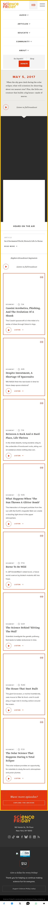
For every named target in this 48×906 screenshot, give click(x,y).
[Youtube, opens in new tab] (18, 836)
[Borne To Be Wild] (8, 584)
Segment (10, 304)
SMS (28, 903)
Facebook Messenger (12, 903)
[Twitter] (20, 903)
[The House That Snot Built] (8, 710)
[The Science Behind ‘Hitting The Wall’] (8, 645)
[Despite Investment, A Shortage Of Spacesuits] (8, 391)
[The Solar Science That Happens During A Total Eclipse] (24, 176)
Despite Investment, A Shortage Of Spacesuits (20, 375)
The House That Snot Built (22, 688)
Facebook (4, 903)
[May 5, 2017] (6, 107)
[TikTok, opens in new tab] (13, 836)
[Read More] (24, 242)
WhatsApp (36, 903)
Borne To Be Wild (16, 566)
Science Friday (10, 5)
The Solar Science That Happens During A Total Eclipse (20, 757)
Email (44, 903)
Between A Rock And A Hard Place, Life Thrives (23, 436)
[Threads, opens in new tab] (30, 836)
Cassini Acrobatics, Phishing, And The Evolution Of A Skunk (23, 312)
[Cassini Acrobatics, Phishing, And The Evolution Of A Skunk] (8, 330)
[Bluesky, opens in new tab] (26, 836)
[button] (33, 5)
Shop (32, 59)
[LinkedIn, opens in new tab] (34, 836)
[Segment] (24, 121)
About (23, 50)
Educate (23, 33)
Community (23, 41)
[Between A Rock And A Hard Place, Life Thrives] (8, 455)
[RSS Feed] (38, 836)
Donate (24, 64)
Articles (23, 24)
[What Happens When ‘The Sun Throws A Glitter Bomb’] (8, 524)
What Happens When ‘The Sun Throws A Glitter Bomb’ (23, 500)
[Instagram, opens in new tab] (9, 836)
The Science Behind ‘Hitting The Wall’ (23, 629)
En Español (18, 59)
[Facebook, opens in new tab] (22, 836)
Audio (22, 15)
